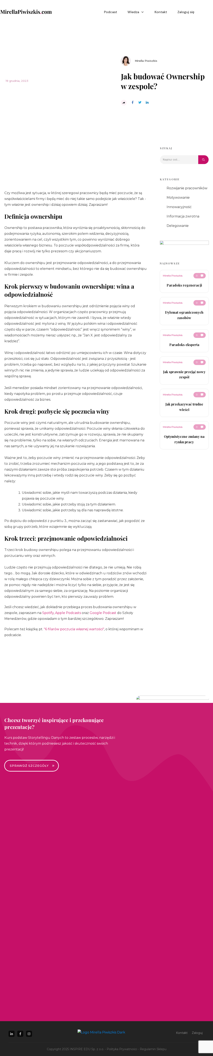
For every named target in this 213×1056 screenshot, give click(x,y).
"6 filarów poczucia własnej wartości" (74, 629)
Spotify (48, 613)
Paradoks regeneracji (184, 285)
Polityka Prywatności (122, 1049)
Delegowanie (178, 226)
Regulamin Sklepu (153, 1049)
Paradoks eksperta (184, 344)
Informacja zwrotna (183, 216)
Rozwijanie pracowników (187, 188)
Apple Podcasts (68, 613)
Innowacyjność (179, 207)
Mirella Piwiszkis (172, 275)
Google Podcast (103, 613)
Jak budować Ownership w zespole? (163, 81)
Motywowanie (178, 198)
